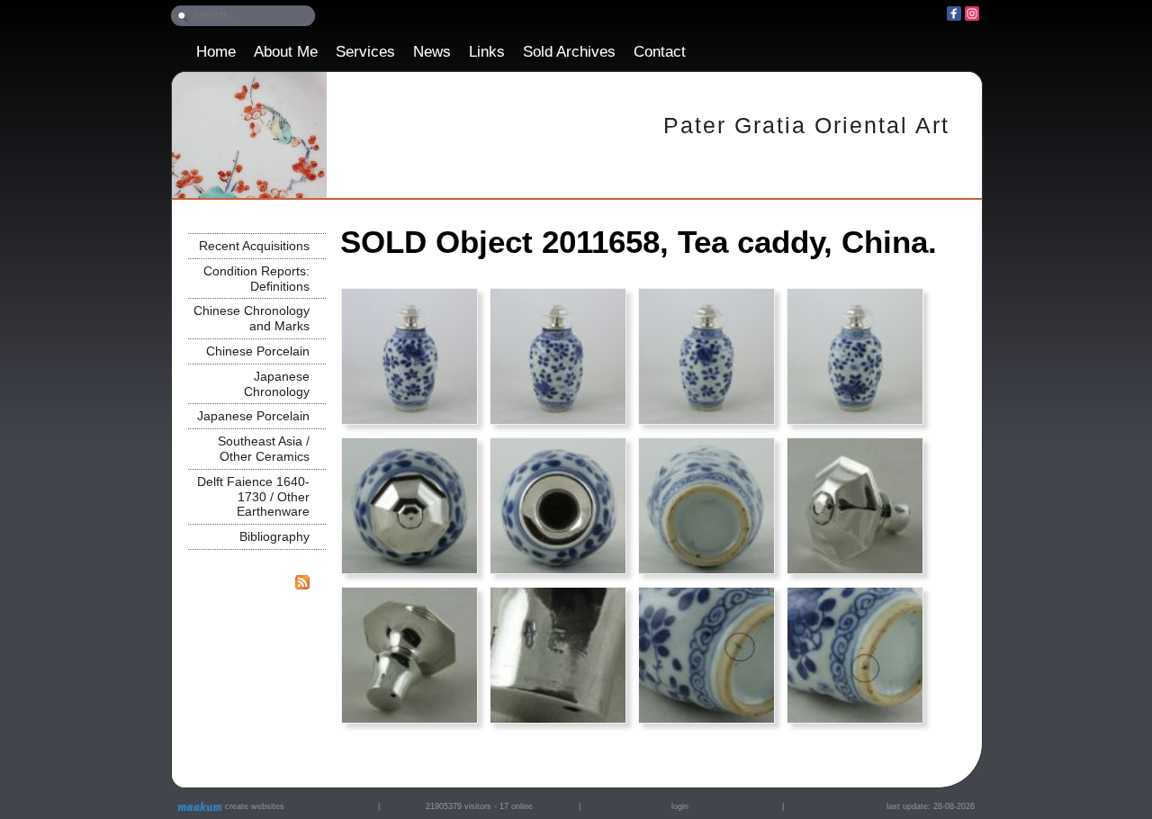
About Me (286, 51)
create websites (253, 806)
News (432, 51)
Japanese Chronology (277, 384)
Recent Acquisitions (254, 245)
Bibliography (274, 536)
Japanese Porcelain (253, 416)
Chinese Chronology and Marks (252, 318)
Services (365, 51)
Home (216, 51)
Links (487, 51)
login (679, 806)
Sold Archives (569, 51)
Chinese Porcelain (258, 351)
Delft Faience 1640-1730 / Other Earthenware (253, 496)
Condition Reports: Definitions (256, 278)
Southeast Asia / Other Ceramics (264, 449)
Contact (660, 51)
